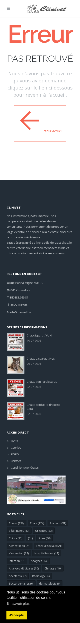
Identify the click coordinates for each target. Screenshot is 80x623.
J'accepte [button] (16, 615)
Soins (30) (44, 538)
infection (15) (17, 561)
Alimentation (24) (19, 546)
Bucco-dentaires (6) (21, 583)
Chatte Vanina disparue (42, 381)
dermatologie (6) (49, 583)
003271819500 (19, 305)
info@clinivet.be (20, 312)
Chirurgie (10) (52, 568)
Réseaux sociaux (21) (49, 546)
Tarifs (14, 441)
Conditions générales (24, 467)
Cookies (16, 447)
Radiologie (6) (41, 576)
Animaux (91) (58, 523)
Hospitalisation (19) (46, 553)
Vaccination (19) (19, 553)
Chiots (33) (15, 538)
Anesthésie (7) (17, 576)
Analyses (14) (39, 561)
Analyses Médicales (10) (24, 568)
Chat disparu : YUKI (39, 335)
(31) (30, 538)
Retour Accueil (52, 131)
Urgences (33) (43, 531)
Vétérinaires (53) (19, 531)
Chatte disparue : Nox (41, 358)
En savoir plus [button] (18, 603)
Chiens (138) (16, 523)
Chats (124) (37, 523)
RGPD (15, 454)
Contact (16, 461)
